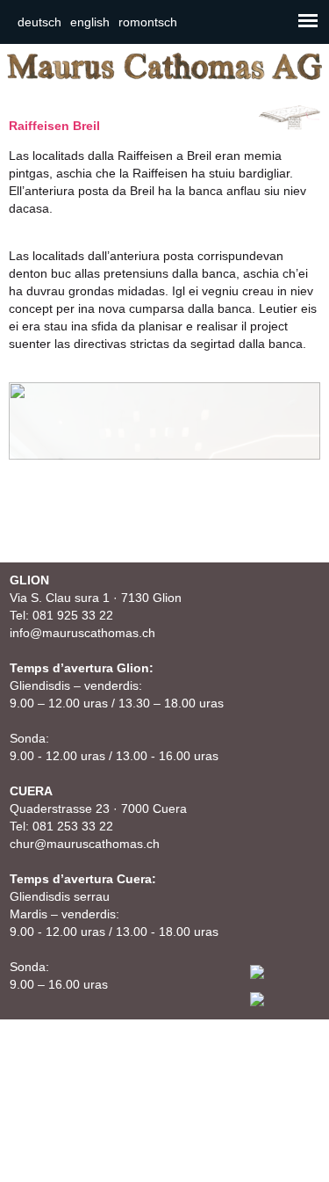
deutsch (39, 22)
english (90, 22)
